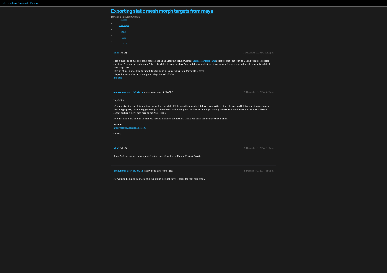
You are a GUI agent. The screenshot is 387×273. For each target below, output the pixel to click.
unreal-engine (124, 26)
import (123, 32)
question (124, 20)
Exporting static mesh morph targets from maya (162, 11)
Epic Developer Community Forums (20, 3)
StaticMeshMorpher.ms (204, 60)
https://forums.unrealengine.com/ (130, 128)
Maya (124, 38)
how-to (124, 43)
